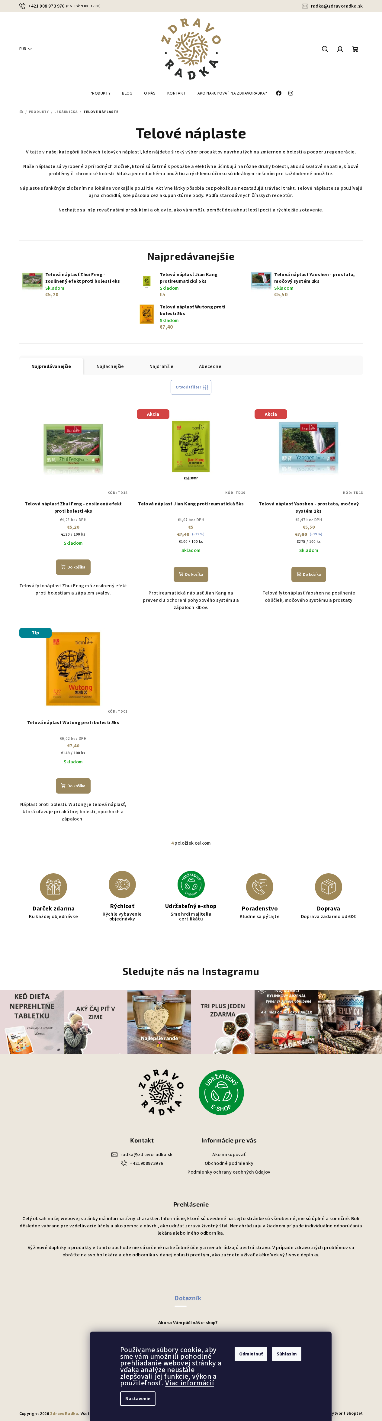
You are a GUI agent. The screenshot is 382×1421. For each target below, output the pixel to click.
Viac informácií (189, 1383)
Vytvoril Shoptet (346, 1413)
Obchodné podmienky (229, 1163)
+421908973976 (146, 1163)
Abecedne (210, 366)
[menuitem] (100, 93)
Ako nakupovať (229, 1154)
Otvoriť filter (188, 387)
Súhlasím (287, 1354)
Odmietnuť (251, 1354)
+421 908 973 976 (64, 6)
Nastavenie (137, 1398)
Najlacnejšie (110, 366)
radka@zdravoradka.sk (337, 6)
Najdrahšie (161, 366)
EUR (22, 49)
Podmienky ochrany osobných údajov (229, 1172)
